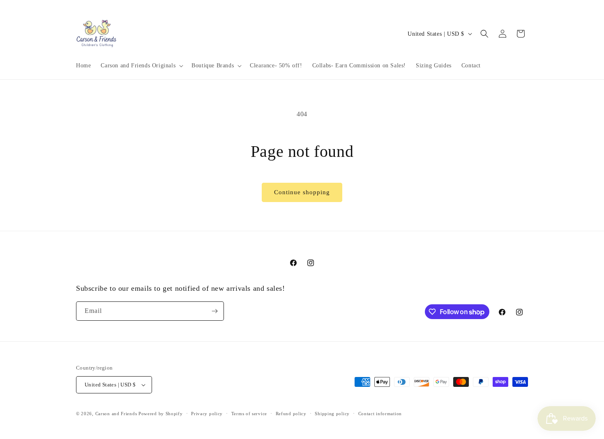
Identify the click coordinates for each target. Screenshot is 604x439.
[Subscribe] (214, 311)
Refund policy (291, 413)
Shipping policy (332, 413)
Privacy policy (207, 413)
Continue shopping (302, 192)
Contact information (380, 413)
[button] (141, 65)
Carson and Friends (116, 413)
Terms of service (249, 413)
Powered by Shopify (160, 413)
